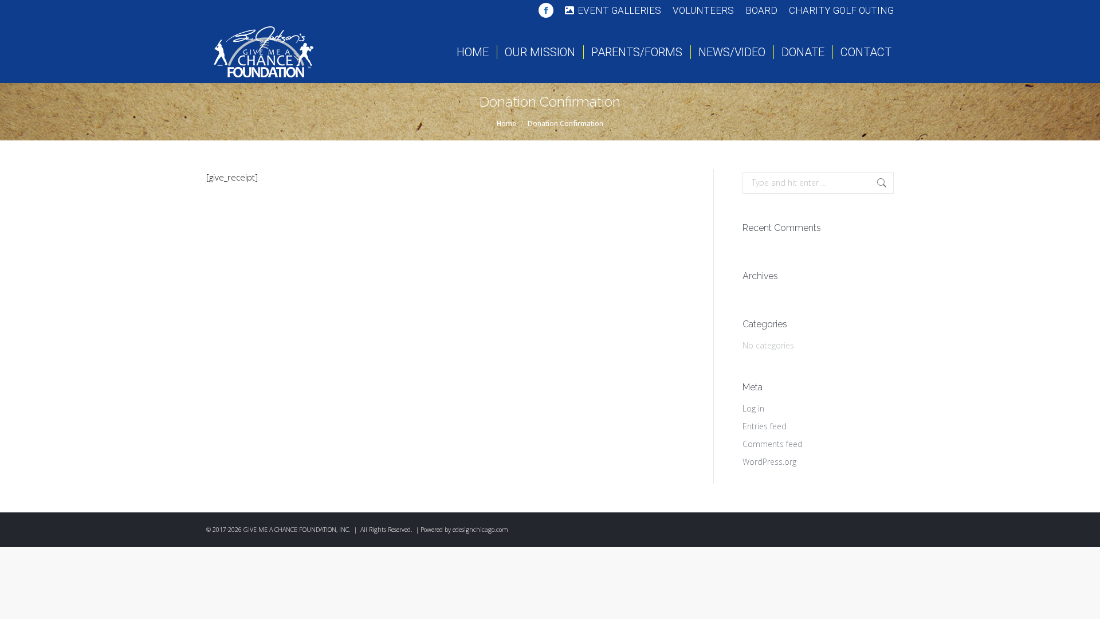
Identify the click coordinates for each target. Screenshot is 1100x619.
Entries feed (764, 426)
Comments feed (772, 443)
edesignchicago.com (480, 530)
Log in (753, 408)
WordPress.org (769, 461)
